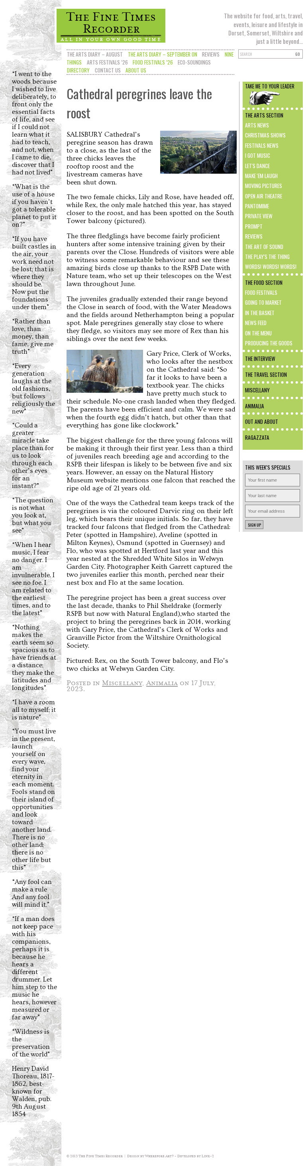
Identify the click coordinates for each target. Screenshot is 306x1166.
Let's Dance (257, 166)
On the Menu (258, 333)
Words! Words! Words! (270, 266)
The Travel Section (266, 374)
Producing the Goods (268, 343)
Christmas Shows (265, 135)
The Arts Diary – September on (162, 54)
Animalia (254, 406)
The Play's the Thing (267, 257)
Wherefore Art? (159, 1155)
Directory (78, 70)
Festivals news (262, 145)
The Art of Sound (264, 247)
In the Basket (260, 313)
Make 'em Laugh (261, 176)
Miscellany (257, 390)
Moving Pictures (263, 186)
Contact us (108, 70)
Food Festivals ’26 (153, 62)
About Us (136, 70)
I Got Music (257, 155)
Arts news (257, 125)
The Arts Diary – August (95, 54)
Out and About (261, 421)
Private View (259, 216)
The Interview (260, 359)
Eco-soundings (194, 62)
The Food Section (263, 282)
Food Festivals (261, 292)
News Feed (256, 323)
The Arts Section (264, 115)
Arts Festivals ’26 (107, 62)
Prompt (254, 226)
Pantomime (257, 206)
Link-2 (208, 1155)
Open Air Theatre (263, 196)
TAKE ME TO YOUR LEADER (269, 86)
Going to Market (263, 302)
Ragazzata (257, 437)
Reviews (211, 54)
